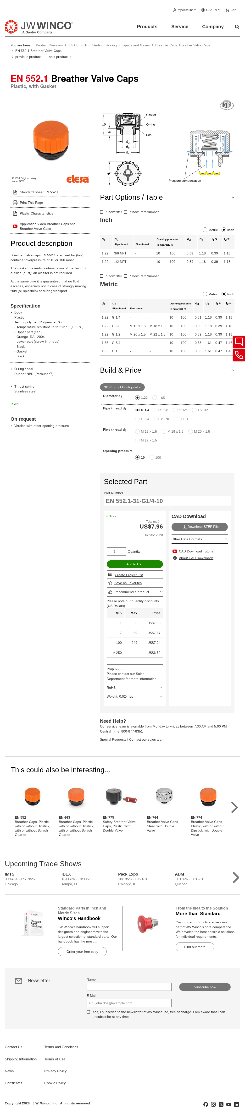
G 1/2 (183, 410)
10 (143, 457)
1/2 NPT (204, 410)
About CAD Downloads (196, 558)
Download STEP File (203, 527)
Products (147, 26)
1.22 (144, 398)
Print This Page (31, 202)
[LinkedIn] (236, 1104)
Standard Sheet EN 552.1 (39, 192)
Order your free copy (82, 952)
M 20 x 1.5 (202, 431)
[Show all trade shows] (236, 876)
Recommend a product (131, 592)
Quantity (134, 551)
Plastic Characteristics (36, 213)
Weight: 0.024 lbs (120, 696)
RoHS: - (113, 687)
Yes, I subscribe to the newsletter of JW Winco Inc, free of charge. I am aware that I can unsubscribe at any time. (159, 1014)
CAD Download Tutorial (196, 551)
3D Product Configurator (122, 387)
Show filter (114, 212)
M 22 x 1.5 (149, 440)
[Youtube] (229, 1104)
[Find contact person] (239, 342)
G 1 (185, 419)
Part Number (113, 493)
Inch (230, 230)
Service (179, 26)
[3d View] (226, 105)
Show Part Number (144, 212)
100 (158, 457)
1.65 (161, 398)
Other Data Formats (187, 539)
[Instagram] (213, 1104)
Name (91, 979)
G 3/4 (145, 419)
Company (213, 26)
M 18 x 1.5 (175, 431)
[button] (185, 10)
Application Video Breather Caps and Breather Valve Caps (48, 226)
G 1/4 (145, 410)
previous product (27, 57)
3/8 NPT (166, 419)
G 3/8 (164, 410)
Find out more (195, 947)
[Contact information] (239, 355)
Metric (213, 230)
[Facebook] (206, 1104)
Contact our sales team (146, 739)
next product (59, 57)
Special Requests (113, 739)
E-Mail (91, 996)
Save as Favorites (128, 583)
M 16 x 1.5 (149, 431)
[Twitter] (221, 1104)
